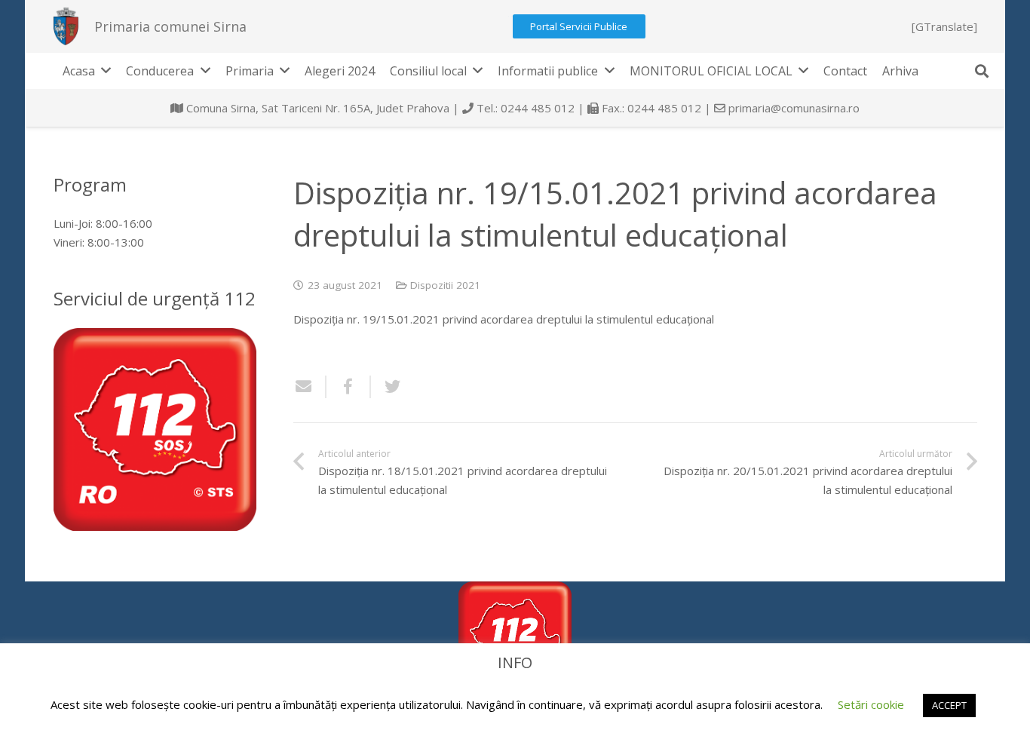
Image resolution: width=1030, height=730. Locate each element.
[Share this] (348, 387)
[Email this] (309, 387)
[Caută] (982, 71)
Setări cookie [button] (871, 704)
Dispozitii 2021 (445, 285)
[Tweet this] (387, 387)
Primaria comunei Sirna (170, 26)
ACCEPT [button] (949, 705)
